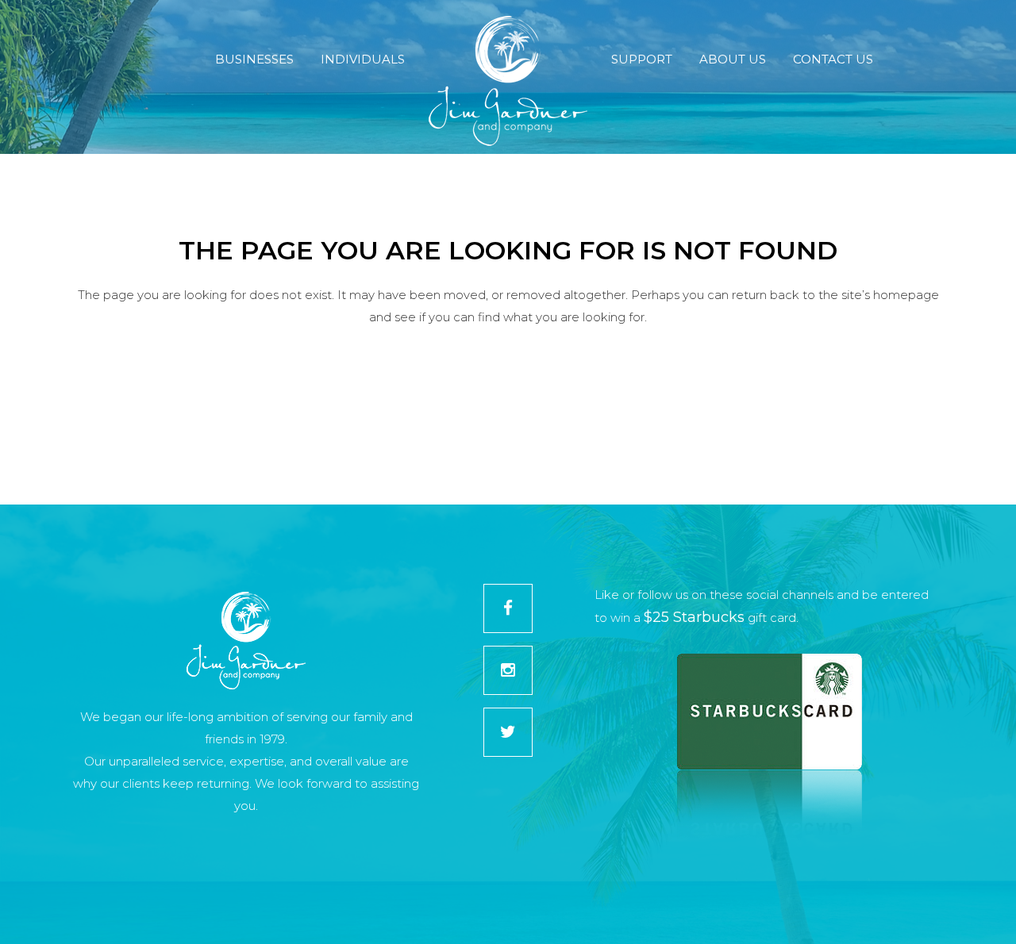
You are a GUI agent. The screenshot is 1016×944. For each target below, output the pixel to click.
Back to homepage (508, 389)
